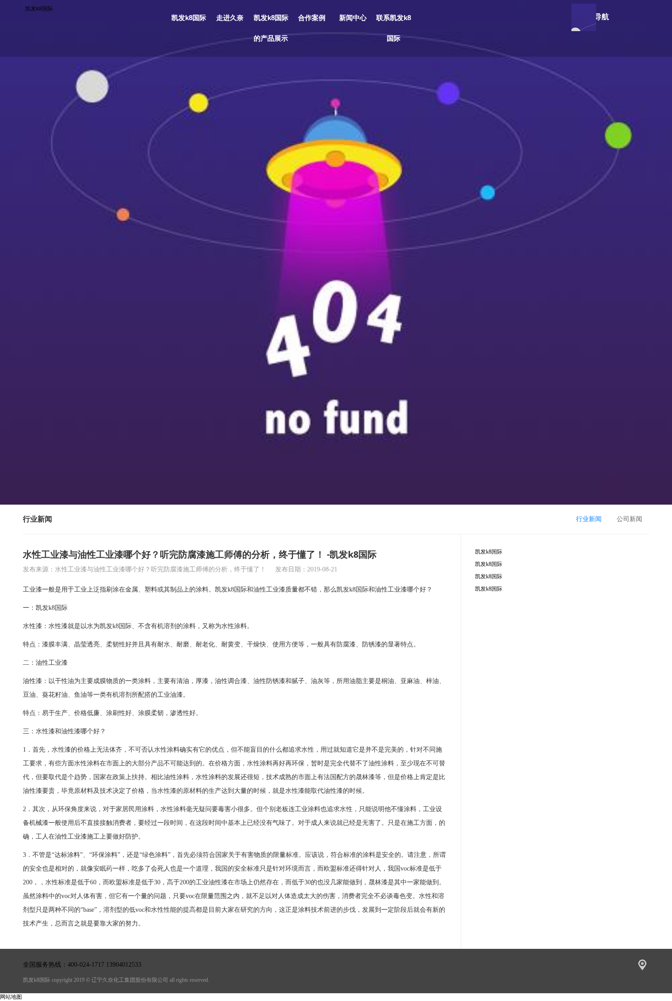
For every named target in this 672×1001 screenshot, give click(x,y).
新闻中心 (353, 18)
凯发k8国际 (39, 8)
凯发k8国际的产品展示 (271, 28)
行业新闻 (589, 519)
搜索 (583, 17)
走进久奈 (230, 18)
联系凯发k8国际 (393, 28)
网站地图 (11, 997)
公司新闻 (629, 519)
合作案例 (311, 18)
